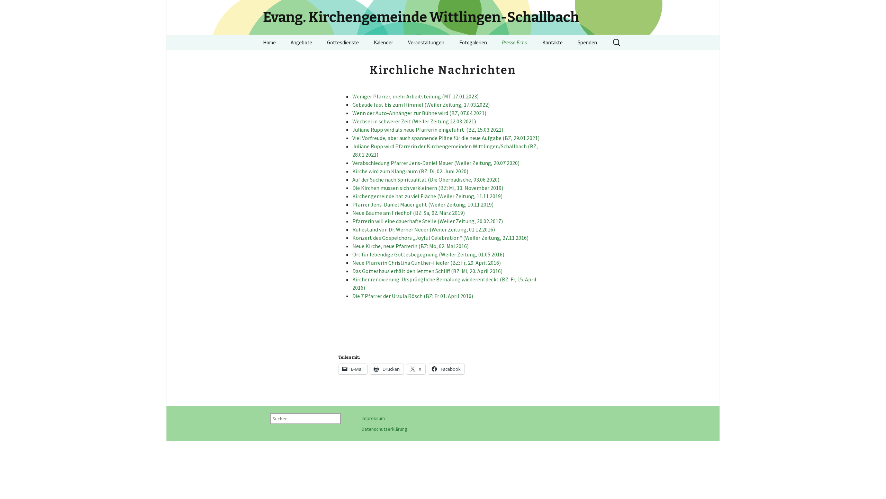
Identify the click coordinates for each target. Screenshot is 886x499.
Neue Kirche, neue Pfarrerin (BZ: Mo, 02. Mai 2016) (410, 246)
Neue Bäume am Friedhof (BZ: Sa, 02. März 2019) (408, 212)
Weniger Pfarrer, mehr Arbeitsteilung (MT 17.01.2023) (415, 96)
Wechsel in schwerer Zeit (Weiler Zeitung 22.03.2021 (413, 121)
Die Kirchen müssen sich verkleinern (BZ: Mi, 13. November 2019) (427, 187)
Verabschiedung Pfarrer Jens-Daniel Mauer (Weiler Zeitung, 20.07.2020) (435, 162)
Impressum (373, 418)
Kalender (383, 42)
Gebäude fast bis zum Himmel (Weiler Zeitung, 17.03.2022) (421, 104)
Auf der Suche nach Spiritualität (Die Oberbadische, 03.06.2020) (425, 179)
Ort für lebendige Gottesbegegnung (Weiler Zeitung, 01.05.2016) (428, 254)
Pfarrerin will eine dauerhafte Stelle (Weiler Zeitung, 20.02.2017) (427, 221)
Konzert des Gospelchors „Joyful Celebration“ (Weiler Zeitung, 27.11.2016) (440, 237)
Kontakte (552, 42)
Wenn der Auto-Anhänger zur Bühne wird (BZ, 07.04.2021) (419, 113)
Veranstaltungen (426, 42)
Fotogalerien (473, 42)
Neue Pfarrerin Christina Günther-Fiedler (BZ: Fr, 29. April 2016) (426, 262)
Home (269, 42)
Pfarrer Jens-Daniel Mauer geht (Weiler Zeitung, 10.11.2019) (423, 204)
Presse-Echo (514, 42)
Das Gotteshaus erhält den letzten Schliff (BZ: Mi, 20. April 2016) (427, 271)
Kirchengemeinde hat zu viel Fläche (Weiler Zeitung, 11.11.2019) (427, 196)
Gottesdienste (343, 42)
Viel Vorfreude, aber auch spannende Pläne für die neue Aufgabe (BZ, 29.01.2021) (446, 137)
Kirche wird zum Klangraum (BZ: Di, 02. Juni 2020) (410, 171)
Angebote (301, 42)
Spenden (587, 42)
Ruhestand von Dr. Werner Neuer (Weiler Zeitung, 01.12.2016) (423, 229)
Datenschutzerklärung (384, 429)
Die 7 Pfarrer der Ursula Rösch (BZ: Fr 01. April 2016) (412, 295)
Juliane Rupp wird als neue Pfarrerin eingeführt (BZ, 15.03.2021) (427, 129)
